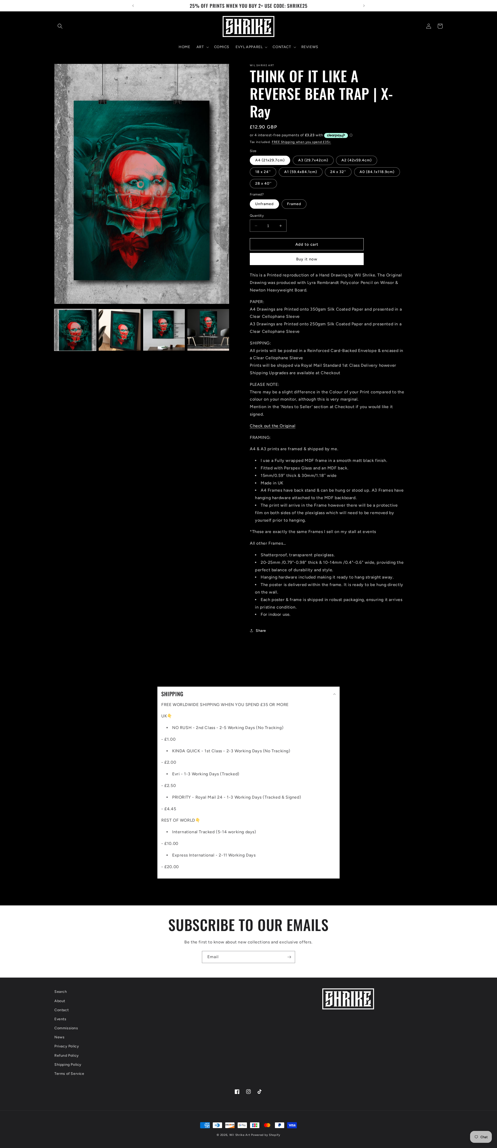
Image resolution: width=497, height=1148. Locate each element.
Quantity (257, 215)
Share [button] (261, 630)
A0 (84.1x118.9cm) (377, 172)
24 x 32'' (338, 172)
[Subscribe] (289, 957)
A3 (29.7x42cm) (313, 160)
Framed (294, 204)
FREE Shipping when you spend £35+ (301, 142)
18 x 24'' (263, 172)
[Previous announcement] (133, 5)
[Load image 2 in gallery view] (119, 330)
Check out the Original (272, 425)
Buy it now (306, 259)
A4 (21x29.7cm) (270, 160)
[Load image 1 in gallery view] (75, 330)
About (59, 1001)
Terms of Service (69, 1073)
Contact (61, 1010)
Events (60, 1019)
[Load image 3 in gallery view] (164, 330)
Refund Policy (66, 1055)
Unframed (264, 204)
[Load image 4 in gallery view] (208, 330)
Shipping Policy (68, 1064)
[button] (60, 26)
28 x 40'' (263, 183)
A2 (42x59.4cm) (356, 160)
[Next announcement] (364, 5)
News (59, 1037)
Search (60, 991)
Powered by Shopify (265, 1135)
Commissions (66, 1028)
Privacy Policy (66, 1046)
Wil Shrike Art (239, 1135)
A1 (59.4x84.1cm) (300, 172)
